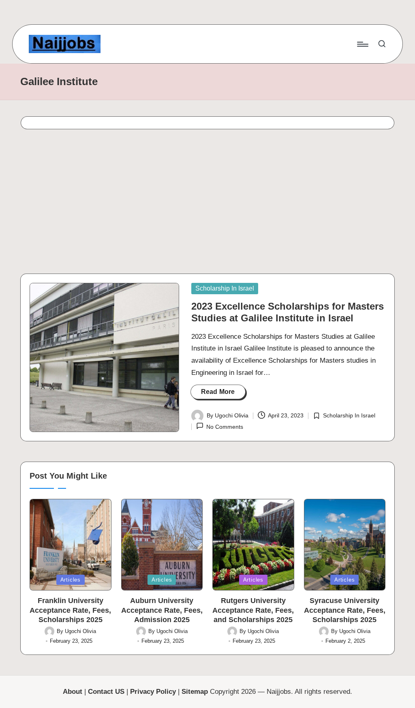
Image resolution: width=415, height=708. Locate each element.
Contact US (106, 691)
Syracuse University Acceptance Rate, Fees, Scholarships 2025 (344, 610)
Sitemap (195, 691)
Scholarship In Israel (224, 288)
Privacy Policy (153, 691)
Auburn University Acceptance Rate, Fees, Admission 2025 (162, 610)
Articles (70, 580)
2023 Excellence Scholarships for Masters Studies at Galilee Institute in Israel (287, 312)
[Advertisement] (207, 204)
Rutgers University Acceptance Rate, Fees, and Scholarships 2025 (253, 610)
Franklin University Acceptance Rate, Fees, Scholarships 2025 (70, 610)
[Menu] (362, 44)
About (72, 691)
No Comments (224, 427)
